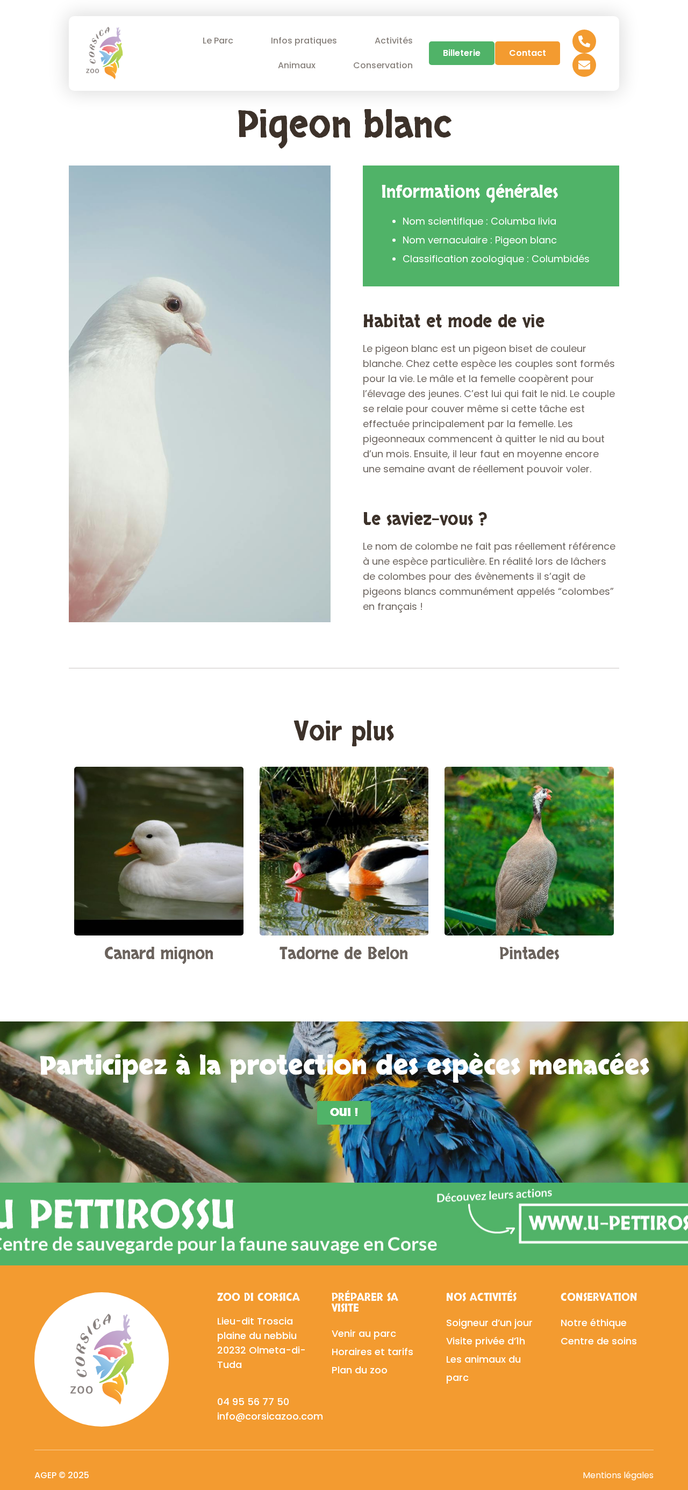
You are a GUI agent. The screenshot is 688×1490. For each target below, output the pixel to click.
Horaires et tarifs (372, 1351)
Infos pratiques (304, 40)
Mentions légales (618, 1475)
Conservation (383, 65)
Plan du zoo (360, 1370)
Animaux (297, 65)
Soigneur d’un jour (489, 1322)
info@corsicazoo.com (270, 1416)
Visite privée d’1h (485, 1341)
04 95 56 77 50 (253, 1401)
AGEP (45, 1475)
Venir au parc (364, 1333)
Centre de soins (599, 1341)
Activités (394, 40)
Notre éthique (594, 1322)
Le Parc (218, 40)
